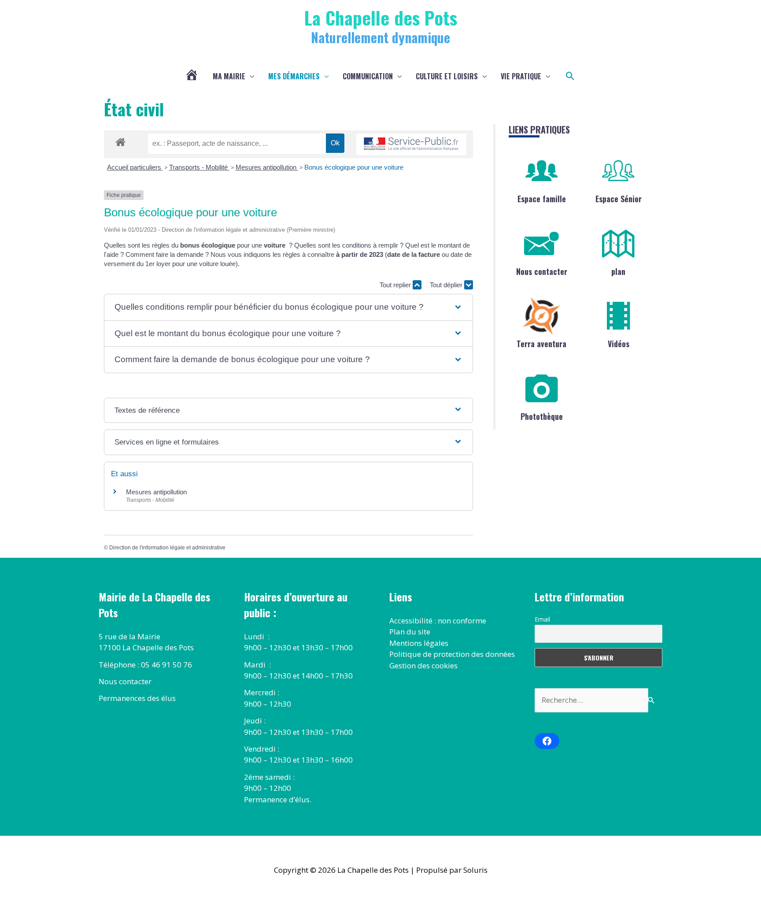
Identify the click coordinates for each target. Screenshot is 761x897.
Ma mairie (229, 76)
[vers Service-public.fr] (411, 144)
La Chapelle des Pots (380, 17)
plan (618, 271)
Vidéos (618, 343)
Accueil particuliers (135, 167)
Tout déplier (447, 285)
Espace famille (541, 198)
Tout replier (396, 285)
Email (542, 619)
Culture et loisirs (447, 76)
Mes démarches (294, 76)
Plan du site (409, 631)
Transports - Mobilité (199, 167)
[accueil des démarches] (120, 140)
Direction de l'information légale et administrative (167, 548)
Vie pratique (521, 76)
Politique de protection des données (452, 654)
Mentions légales (418, 643)
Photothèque (542, 416)
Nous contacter (541, 271)
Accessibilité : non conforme (437, 620)
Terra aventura (541, 343)
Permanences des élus (137, 698)
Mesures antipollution (267, 167)
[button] (570, 76)
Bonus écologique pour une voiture (353, 167)
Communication (368, 76)
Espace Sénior (618, 198)
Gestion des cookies (423, 665)
